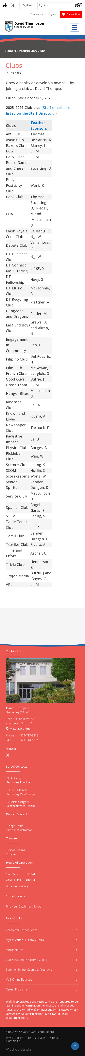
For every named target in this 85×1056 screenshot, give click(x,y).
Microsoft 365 (15, 950)
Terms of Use (36, 1038)
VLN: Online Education (20, 979)
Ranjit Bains (15, 826)
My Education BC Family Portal (25, 940)
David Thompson (29, 23)
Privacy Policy (14, 1038)
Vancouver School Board (21, 930)
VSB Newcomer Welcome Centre (26, 960)
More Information (16, 886)
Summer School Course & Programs (29, 969)
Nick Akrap (14, 778)
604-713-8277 (29, 740)
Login (51, 14)
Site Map (55, 1038)
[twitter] (13, 5)
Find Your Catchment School (24, 906)
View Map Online (20, 728)
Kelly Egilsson (17, 790)
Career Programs (16, 989)
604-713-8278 (29, 735)
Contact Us (13, 1041)
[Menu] (74, 27)
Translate (36, 14)
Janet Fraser (16, 850)
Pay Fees (27, 5)
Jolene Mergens (18, 801)
